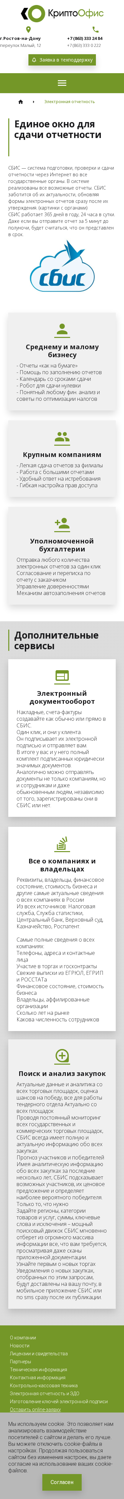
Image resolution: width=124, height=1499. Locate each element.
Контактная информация (37, 1377)
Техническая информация (38, 1369)
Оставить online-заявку (35, 1409)
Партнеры (20, 1361)
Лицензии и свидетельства (39, 1353)
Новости (19, 1345)
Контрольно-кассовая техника (44, 1385)
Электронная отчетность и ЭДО (44, 1393)
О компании (23, 1337)
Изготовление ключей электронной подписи (59, 1401)
